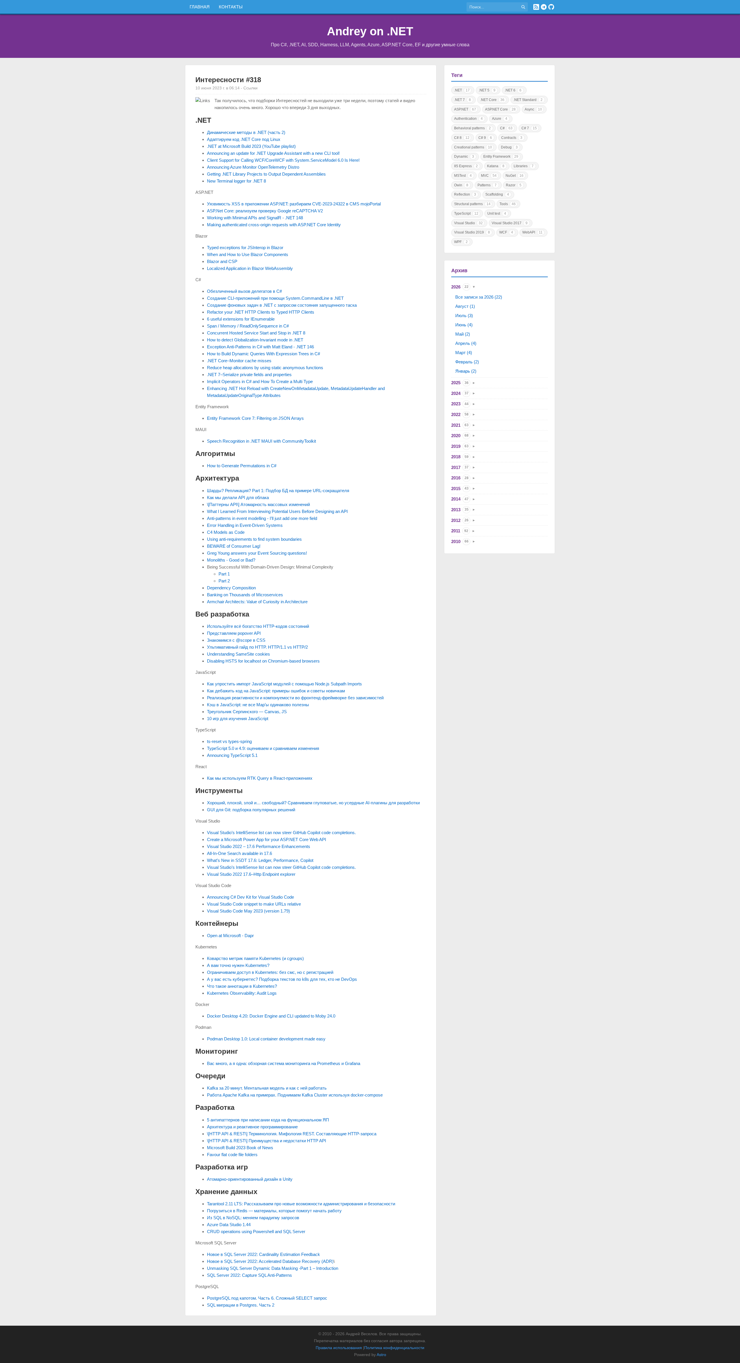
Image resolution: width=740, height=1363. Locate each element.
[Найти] (523, 7)
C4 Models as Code (226, 532)
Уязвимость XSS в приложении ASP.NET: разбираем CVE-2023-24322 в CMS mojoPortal (294, 203)
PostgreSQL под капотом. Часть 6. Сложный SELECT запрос (267, 1298)
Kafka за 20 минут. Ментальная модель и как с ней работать (267, 1088)
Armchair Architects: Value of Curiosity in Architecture (257, 601)
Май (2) (462, 334)
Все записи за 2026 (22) (478, 297)
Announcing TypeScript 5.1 (232, 755)
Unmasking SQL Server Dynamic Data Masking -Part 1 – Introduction (272, 1268)
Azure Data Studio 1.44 (229, 1224)
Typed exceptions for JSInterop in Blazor (245, 247)
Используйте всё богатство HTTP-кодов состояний (258, 626)
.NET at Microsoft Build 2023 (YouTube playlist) (251, 146)
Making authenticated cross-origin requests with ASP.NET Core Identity (274, 224)
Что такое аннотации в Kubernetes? (242, 986)
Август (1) (465, 306)
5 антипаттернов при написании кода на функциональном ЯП (268, 1119)
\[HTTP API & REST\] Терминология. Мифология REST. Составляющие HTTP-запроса (291, 1133)
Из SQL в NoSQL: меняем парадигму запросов (253, 1217)
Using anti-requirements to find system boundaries (254, 539)
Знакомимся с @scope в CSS (236, 640)
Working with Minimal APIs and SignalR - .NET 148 (255, 217)
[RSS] (536, 7)
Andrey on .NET (370, 31)
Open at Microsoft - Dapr (230, 935)
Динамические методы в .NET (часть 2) (246, 132)
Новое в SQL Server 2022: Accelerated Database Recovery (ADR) (270, 1261)
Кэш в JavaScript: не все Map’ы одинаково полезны (258, 704)
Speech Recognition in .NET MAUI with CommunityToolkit (261, 441)
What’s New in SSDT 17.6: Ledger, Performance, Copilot (260, 860)
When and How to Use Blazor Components (247, 254)
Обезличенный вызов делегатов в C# (244, 291)
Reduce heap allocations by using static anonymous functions (265, 367)
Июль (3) (464, 315)
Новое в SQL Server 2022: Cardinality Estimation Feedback (263, 1254)
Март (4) (463, 352)
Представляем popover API (234, 633)
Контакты (231, 6)
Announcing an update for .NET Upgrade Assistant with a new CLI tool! (273, 153)
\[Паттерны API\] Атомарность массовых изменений (258, 504)
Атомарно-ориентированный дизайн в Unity (250, 1179)
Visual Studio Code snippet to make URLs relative (254, 904)
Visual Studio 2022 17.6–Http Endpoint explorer (251, 874)
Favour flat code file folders (232, 1154)
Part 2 (224, 580)
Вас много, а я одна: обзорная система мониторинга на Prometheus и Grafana (283, 1063)
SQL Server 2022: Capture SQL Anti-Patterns (249, 1275)
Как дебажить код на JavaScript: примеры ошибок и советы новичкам (276, 690)
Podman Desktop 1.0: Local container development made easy (266, 1038)
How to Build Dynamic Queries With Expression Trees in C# (263, 353)
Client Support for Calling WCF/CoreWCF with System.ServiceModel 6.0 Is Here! (283, 160)
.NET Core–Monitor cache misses (239, 360)
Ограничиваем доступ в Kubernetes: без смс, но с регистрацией (270, 972)
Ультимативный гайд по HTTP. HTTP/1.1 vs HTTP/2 (257, 647)
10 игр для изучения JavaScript (237, 718)
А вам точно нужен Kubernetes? (238, 965)
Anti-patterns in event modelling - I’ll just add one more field (262, 518)
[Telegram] (543, 7)
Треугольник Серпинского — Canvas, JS (247, 711)
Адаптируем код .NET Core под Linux (243, 139)
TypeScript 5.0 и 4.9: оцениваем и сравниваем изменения (263, 748)
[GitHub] (551, 7)
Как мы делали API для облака (238, 497)
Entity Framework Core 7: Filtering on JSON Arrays (255, 418)
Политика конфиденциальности (394, 1347)
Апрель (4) (465, 343)
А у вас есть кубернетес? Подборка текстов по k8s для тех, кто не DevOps (282, 979)
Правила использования (339, 1347)
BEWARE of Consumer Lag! (233, 546)
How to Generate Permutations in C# (241, 465)
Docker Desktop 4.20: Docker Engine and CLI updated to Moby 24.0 (271, 1015)
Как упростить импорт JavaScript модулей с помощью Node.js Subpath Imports (284, 683)
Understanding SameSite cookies (238, 654)
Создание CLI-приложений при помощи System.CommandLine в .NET (275, 298)
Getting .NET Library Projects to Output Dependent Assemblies (266, 174)
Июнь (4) (464, 324)
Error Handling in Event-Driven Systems (245, 525)
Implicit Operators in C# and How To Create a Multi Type (260, 381)
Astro (381, 1354)
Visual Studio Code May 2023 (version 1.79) (248, 910)
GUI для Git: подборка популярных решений (251, 809)
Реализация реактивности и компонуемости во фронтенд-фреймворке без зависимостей (295, 697)
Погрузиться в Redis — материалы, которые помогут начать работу (274, 1210)
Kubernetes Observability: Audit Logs (242, 993)
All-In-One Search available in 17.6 (239, 853)
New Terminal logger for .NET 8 (236, 181)
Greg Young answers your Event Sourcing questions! (257, 553)
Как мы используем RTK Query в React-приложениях (259, 778)
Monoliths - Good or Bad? (231, 560)
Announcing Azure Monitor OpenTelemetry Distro (253, 167)
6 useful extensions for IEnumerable (241, 319)
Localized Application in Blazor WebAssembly (250, 268)
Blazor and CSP (222, 261)
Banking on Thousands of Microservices (245, 594)
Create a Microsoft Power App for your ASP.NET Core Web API (266, 839)
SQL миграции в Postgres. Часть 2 (240, 1305)
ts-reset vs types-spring (229, 741)
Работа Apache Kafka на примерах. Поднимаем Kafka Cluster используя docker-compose (295, 1094)
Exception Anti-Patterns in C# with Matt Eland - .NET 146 (260, 346)
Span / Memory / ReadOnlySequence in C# (248, 325)
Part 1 (224, 573)
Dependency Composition (231, 587)
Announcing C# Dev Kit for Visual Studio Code (250, 897)
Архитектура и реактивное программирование (252, 1126)
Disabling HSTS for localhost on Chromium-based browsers (263, 660)
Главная (200, 6)
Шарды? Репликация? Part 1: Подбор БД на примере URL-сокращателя (278, 490)
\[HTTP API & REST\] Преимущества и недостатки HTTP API (266, 1140)
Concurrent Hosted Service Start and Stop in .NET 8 (256, 332)
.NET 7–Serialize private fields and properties (249, 374)
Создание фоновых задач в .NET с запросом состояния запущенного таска (282, 305)
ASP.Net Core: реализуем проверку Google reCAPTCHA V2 (265, 210)
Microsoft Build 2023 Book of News (240, 1147)
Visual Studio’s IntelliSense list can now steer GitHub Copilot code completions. (281, 832)
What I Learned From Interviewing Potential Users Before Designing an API (277, 511)
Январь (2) (465, 371)
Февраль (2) (467, 361)
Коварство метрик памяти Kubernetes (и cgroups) (255, 958)
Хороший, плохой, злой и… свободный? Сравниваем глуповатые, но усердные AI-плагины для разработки (313, 802)
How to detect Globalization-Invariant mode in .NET (255, 339)
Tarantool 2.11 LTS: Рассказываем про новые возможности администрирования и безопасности (301, 1203)
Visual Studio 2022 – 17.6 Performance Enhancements (258, 846)
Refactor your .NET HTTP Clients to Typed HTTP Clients (260, 312)
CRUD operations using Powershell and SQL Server (256, 1231)
